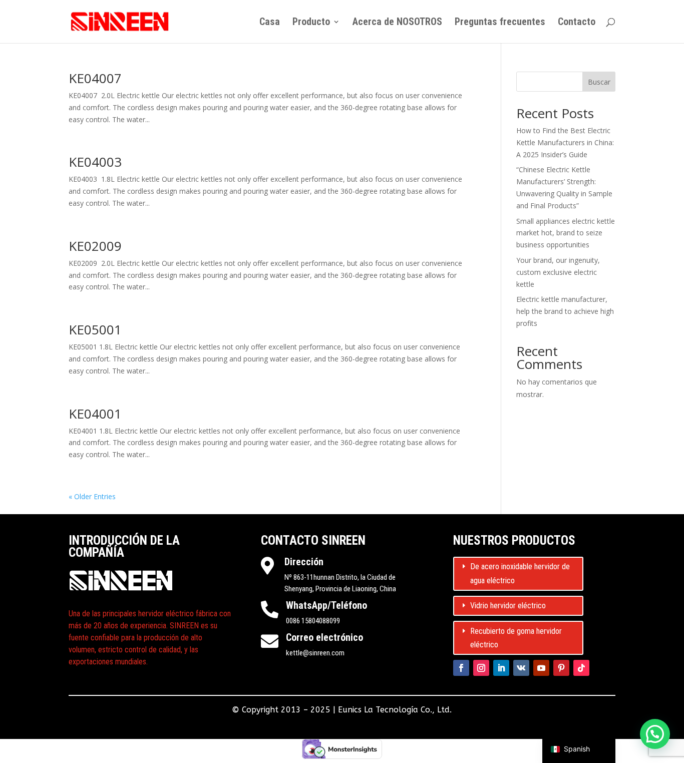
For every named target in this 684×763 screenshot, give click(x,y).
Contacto (576, 23)
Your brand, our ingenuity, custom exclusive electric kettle (558, 272)
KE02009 (95, 246)
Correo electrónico (324, 637)
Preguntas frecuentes (500, 23)
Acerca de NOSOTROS (397, 23)
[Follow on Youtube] (541, 668)
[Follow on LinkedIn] (501, 668)
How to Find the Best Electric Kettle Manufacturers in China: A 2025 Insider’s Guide (565, 142)
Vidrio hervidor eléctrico (508, 605)
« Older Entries (92, 496)
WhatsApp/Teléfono (326, 605)
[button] (655, 734)
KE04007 (95, 78)
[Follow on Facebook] (461, 668)
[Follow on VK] (521, 668)
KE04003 (95, 162)
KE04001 (95, 414)
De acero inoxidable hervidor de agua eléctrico (520, 573)
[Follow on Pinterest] (561, 668)
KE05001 (95, 329)
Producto (311, 23)
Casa (269, 23)
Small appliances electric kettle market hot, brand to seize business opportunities (565, 233)
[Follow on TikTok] (581, 668)
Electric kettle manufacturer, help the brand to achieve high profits (565, 311)
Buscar (599, 82)
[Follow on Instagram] (481, 668)
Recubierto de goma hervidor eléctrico (516, 637)
